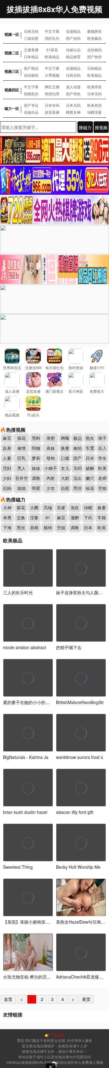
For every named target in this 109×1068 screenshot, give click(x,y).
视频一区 (12, 34)
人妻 (7, 458)
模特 (48, 527)
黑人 (21, 468)
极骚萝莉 (94, 31)
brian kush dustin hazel (25, 812)
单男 (7, 517)
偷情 (21, 448)
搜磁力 (85, 127)
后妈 (7, 488)
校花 (90, 488)
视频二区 (12, 53)
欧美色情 (94, 105)
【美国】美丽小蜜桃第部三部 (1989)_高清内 (45, 922)
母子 (102, 438)
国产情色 (73, 93)
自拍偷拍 (94, 49)
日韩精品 (94, 68)
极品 (77, 438)
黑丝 (77, 488)
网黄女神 (73, 112)
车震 (90, 448)
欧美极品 (94, 38)
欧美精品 (52, 56)
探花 (21, 438)
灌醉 (75, 517)
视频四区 (12, 90)
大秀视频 (52, 75)
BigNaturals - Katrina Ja (25, 757)
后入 (102, 448)
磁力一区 (12, 108)
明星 (36, 488)
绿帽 (88, 507)
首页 (8, 999)
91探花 (52, 49)
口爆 (65, 458)
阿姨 (36, 448)
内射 (50, 478)
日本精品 (31, 56)
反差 (7, 448)
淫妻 (34, 517)
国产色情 (94, 56)
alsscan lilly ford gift (74, 812)
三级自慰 (31, 38)
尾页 (86, 999)
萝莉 (36, 458)
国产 (77, 458)
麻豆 (7, 438)
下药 (88, 517)
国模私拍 (31, 93)
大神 (7, 507)
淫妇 (7, 468)
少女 (50, 488)
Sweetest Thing (18, 867)
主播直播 (31, 49)
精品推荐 (73, 56)
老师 (102, 478)
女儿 (65, 468)
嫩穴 (90, 478)
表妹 (50, 448)
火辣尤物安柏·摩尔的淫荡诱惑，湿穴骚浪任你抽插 (50, 977)
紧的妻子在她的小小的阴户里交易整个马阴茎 (45, 702)
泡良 (75, 507)
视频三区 (12, 71)
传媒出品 (73, 49)
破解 (90, 468)
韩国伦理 (52, 93)
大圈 (34, 507)
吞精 (34, 527)
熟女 (90, 438)
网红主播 (52, 86)
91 (47, 517)
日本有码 (52, 105)
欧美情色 (94, 86)
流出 (77, 478)
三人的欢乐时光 (18, 592)
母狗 (50, 458)
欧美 (102, 468)
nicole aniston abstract (24, 647)
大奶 (65, 478)
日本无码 (94, 93)
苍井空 (21, 478)
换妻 (65, 448)
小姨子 (50, 468)
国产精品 (31, 68)
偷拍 (77, 448)
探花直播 (52, 112)
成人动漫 (73, 86)
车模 (101, 517)
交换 (21, 517)
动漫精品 (73, 31)
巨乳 (21, 458)
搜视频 (101, 127)
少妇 (7, 478)
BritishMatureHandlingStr (80, 702)
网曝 (65, 438)
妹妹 (36, 468)
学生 (102, 458)
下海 (7, 527)
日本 (90, 458)
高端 (48, 507)
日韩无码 (31, 31)
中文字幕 (52, 31)
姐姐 (21, 488)
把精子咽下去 (68, 647)
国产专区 (31, 105)
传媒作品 (31, 112)
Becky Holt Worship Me (78, 867)
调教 (36, 478)
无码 (77, 468)
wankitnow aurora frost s (79, 757)
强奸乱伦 (52, 38)
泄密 (50, 438)
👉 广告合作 (54, 1034)
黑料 (36, 438)
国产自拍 (73, 38)
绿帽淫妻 (94, 112)
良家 (61, 507)
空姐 (102, 488)
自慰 (65, 488)
